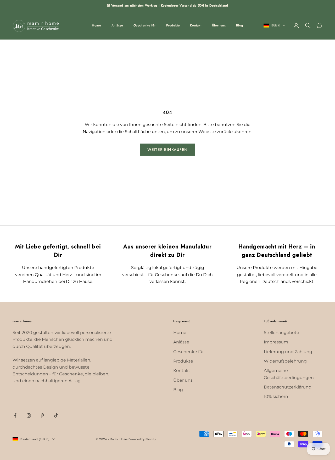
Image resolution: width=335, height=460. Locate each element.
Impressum (276, 341)
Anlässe (117, 25)
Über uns (219, 25)
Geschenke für (144, 25)
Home (96, 25)
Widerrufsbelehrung (285, 361)
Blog (239, 25)
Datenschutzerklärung (287, 387)
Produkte (173, 25)
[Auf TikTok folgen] (56, 415)
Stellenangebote (281, 332)
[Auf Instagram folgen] (28, 415)
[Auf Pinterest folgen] (42, 415)
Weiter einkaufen (167, 149)
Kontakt (195, 25)
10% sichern (276, 396)
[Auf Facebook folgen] (15, 415)
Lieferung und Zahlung (288, 351)
